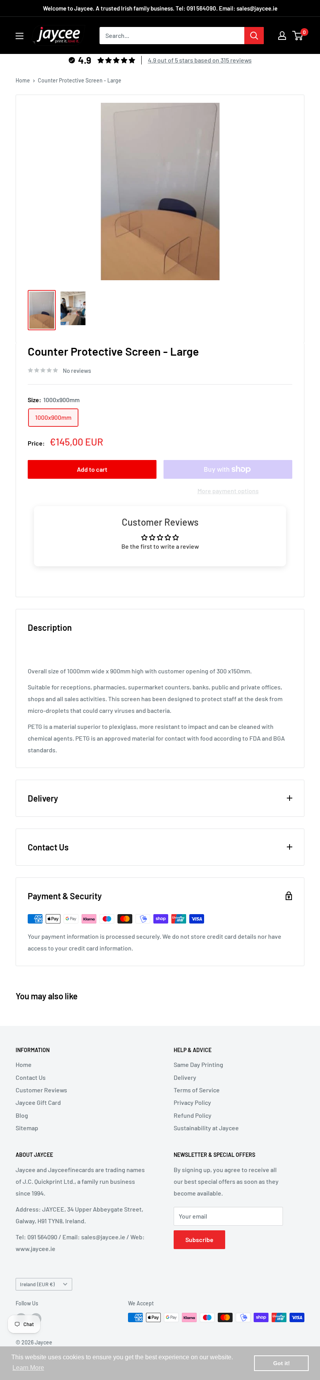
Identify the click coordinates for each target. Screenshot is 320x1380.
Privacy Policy (192, 1102)
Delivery (185, 1077)
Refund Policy (193, 1115)
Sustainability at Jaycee (206, 1127)
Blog (22, 1115)
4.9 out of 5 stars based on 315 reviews (200, 60)
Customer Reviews (41, 1090)
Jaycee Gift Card (38, 1102)
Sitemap (27, 1127)
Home (23, 80)
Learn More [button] (28, 1367)
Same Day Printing (198, 1064)
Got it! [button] (281, 1363)
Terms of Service (197, 1090)
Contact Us (31, 1077)
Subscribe (199, 1239)
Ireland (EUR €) (37, 1284)
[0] (298, 35)
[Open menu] (19, 36)
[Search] (254, 35)
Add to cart (92, 469)
